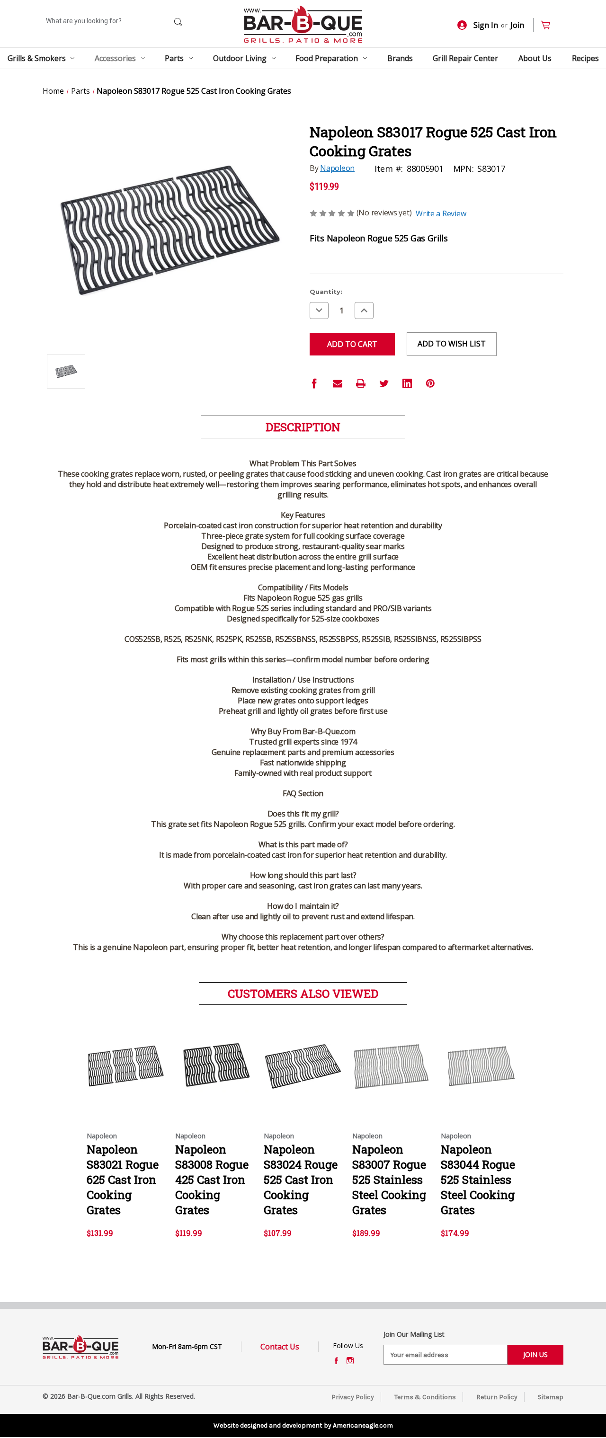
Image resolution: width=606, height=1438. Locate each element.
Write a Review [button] (441, 213)
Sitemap (550, 1397)
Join (517, 25)
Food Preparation (326, 58)
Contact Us (279, 1346)
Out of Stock (126, 1074)
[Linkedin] (407, 383)
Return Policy (496, 1397)
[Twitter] (384, 383)
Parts (174, 58)
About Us (535, 58)
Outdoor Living (240, 58)
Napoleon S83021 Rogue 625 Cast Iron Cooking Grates (123, 1179)
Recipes (585, 58)
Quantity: (326, 291)
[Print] (360, 383)
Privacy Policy (352, 1397)
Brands (400, 58)
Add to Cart (303, 1074)
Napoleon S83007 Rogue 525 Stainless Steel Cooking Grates (389, 1179)
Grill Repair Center (465, 58)
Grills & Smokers (37, 58)
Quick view (124, 1058)
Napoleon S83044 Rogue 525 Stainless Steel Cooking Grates (478, 1179)
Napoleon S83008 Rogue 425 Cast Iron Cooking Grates (212, 1179)
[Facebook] (314, 383)
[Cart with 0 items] (549, 25)
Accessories (115, 58)
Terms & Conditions (425, 1397)
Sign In (485, 25)
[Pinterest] (430, 383)
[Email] (337, 383)
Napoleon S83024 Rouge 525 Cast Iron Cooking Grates (301, 1179)
